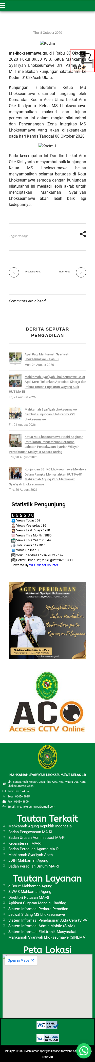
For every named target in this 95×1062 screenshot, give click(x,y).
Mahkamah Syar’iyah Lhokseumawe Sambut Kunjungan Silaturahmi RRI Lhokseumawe (51, 414)
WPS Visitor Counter (43, 565)
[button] (83, 1050)
